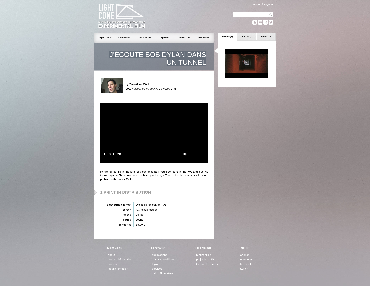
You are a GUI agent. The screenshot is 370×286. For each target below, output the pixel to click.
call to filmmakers (162, 273)
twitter (244, 268)
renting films (203, 254)
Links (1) (246, 36)
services (157, 268)
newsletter (246, 259)
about (111, 254)
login (155, 264)
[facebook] (265, 23)
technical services (207, 264)
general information (120, 259)
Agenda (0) (266, 36)
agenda (245, 254)
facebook (245, 264)
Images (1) (227, 36)
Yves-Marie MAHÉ (139, 84)
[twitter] (271, 23)
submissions (159, 254)
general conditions (163, 259)
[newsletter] (260, 23)
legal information (118, 268)
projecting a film (205, 259)
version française (262, 4)
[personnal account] (254, 23)
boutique (113, 264)
